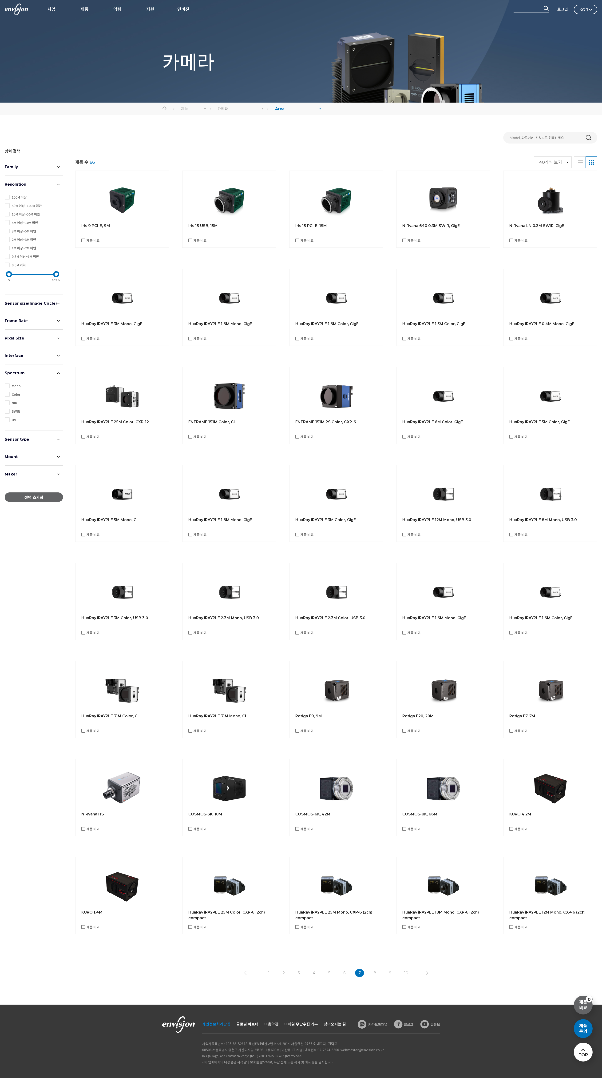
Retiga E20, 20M (418, 716)
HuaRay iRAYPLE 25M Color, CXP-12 (115, 422)
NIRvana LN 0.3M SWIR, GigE (536, 226)
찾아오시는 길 (335, 1024)
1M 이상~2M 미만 (24, 248)
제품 (184, 109)
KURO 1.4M (92, 912)
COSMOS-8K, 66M (419, 814)
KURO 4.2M (520, 814)
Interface (14, 355)
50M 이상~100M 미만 (27, 205)
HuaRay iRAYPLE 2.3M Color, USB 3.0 (330, 618)
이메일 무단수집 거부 (301, 1024)
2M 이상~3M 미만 (24, 239)
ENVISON (16, 9)
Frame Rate (16, 321)
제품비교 (585, 1003)
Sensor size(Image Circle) (31, 303)
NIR (14, 402)
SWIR (16, 411)
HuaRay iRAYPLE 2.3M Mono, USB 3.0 (223, 618)
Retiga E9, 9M (308, 716)
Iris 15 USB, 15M (203, 226)
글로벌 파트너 (247, 1024)
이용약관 (271, 1024)
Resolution (15, 184)
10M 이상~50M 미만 (26, 214)
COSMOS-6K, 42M (312, 814)
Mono (16, 385)
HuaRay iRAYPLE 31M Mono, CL (217, 716)
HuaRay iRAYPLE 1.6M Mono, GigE (220, 324)
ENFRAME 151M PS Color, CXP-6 (325, 422)
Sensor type (17, 439)
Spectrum (15, 373)
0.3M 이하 (19, 265)
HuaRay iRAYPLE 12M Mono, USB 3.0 (436, 520)
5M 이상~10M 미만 (25, 222)
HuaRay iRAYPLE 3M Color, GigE (325, 520)
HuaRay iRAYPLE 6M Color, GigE (432, 422)
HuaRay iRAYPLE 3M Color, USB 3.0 (114, 618)
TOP (583, 1055)
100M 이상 (19, 197)
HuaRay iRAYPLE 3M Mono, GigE (111, 324)
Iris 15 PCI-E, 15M (311, 226)
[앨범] (591, 162)
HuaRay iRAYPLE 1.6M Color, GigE (327, 324)
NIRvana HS (92, 814)
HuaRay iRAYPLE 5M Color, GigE (539, 422)
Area (280, 109)
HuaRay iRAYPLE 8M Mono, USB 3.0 (543, 520)
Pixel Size (14, 338)
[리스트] (580, 162)
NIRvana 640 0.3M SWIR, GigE (431, 226)
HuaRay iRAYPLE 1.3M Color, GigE (433, 324)
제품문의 (583, 1028)
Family (11, 167)
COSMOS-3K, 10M (205, 814)
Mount (11, 457)
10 (406, 973)
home (164, 109)
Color (16, 394)
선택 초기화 (33, 497)
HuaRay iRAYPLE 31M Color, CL (110, 716)
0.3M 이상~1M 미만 (25, 256)
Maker (11, 474)
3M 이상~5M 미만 (24, 231)
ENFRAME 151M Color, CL (212, 422)
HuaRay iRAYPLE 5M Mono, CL (110, 520)
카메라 (223, 109)
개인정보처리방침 (216, 1024)
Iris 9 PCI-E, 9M (95, 226)
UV (14, 419)
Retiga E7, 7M (522, 716)
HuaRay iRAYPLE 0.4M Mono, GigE (541, 324)
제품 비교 (93, 240)
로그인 (562, 9)
